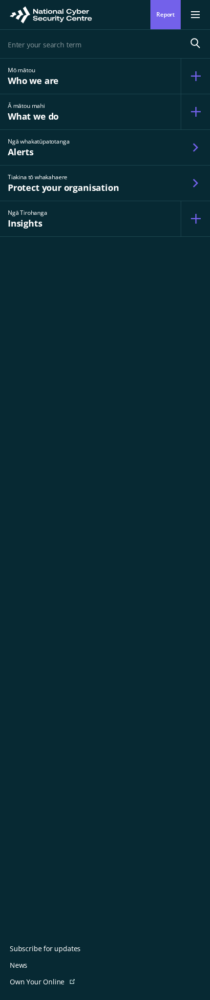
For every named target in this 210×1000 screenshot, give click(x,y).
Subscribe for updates (45, 948)
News (18, 965)
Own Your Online (52, 982)
